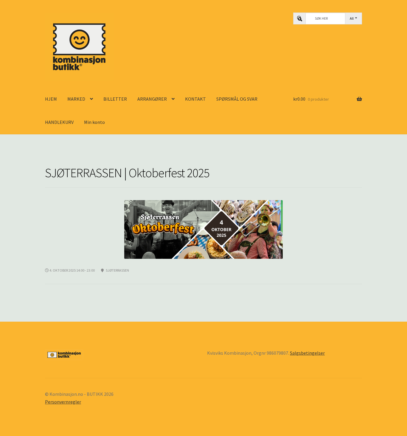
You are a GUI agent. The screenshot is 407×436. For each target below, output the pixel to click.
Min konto (94, 122)
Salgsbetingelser (307, 353)
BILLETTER (115, 99)
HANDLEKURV (59, 122)
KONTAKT (195, 99)
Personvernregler (63, 402)
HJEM (51, 99)
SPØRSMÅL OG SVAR (236, 99)
